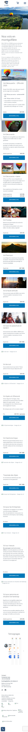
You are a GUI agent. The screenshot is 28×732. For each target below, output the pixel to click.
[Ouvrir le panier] (18, 3)
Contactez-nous (6, 677)
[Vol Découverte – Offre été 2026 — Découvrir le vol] (14, 94)
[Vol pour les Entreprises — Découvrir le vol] (14, 511)
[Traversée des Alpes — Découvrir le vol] (14, 477)
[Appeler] (3, 729)
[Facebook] (2, 690)
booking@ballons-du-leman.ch (10, 681)
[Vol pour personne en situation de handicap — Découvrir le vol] (14, 603)
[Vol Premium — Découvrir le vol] (14, 259)
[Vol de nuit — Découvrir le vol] (14, 366)
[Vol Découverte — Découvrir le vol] (14, 141)
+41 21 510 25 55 (6, 679)
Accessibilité (4, 701)
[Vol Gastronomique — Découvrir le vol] (14, 442)
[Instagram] (5, 690)
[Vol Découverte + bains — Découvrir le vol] (14, 183)
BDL (12, 701)
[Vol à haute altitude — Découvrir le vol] (14, 293)
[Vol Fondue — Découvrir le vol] (14, 223)
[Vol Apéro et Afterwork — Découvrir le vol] (14, 402)
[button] (25, 3)
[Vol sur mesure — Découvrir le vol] (14, 555)
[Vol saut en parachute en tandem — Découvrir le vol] (14, 330)
